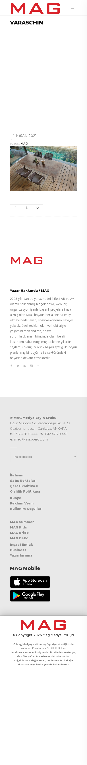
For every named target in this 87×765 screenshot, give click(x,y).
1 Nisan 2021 (25, 136)
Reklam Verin (22, 503)
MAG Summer (22, 522)
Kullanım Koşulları (26, 509)
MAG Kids (18, 527)
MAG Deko (19, 538)
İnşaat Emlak (21, 545)
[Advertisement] (43, 74)
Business (18, 550)
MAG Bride (19, 533)
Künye (15, 498)
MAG (24, 143)
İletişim (16, 475)
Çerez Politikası (24, 486)
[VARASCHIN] (43, 260)
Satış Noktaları (23, 481)
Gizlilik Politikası (25, 491)
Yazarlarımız (21, 555)
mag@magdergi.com (31, 439)
